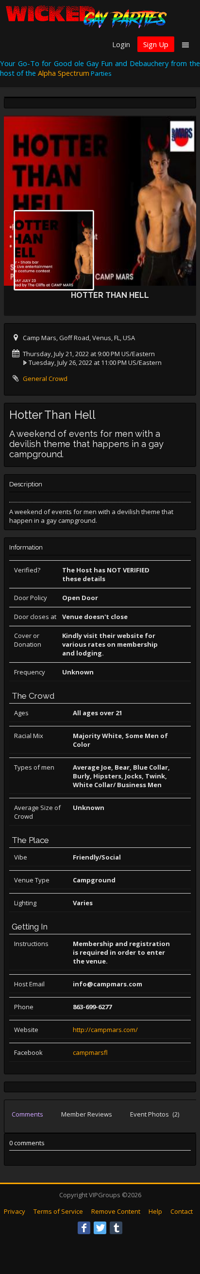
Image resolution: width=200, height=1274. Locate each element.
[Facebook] (84, 1228)
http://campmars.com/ (105, 1029)
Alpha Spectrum (63, 73)
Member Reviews (86, 1114)
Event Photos (154, 1114)
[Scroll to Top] (178, 1228)
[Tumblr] (116, 1228)
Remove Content (115, 1211)
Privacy (14, 1211)
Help (155, 1211)
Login (121, 44)
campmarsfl (90, 1052)
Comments (27, 1114)
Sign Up (155, 44)
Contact (181, 1211)
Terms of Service (58, 1211)
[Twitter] (100, 1228)
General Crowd (45, 378)
